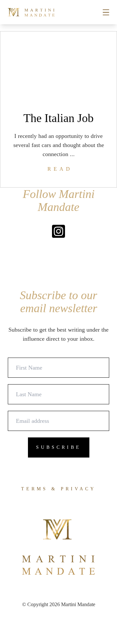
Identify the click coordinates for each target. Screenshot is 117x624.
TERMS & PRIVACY (58, 488)
